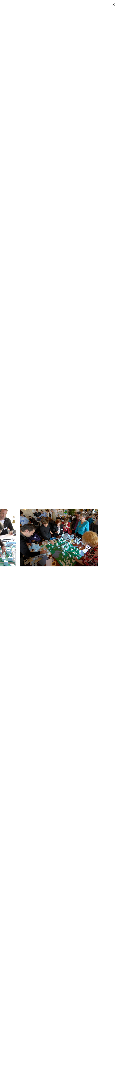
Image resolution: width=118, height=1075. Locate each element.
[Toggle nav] (113, 4)
